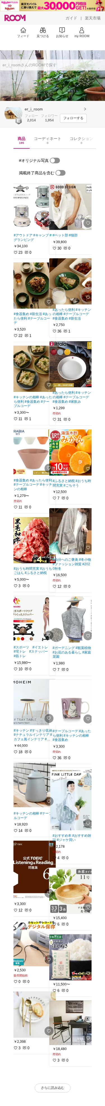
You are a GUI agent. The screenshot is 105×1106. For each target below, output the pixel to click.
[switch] (55, 160)
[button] (13, 113)
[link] (33, 207)
